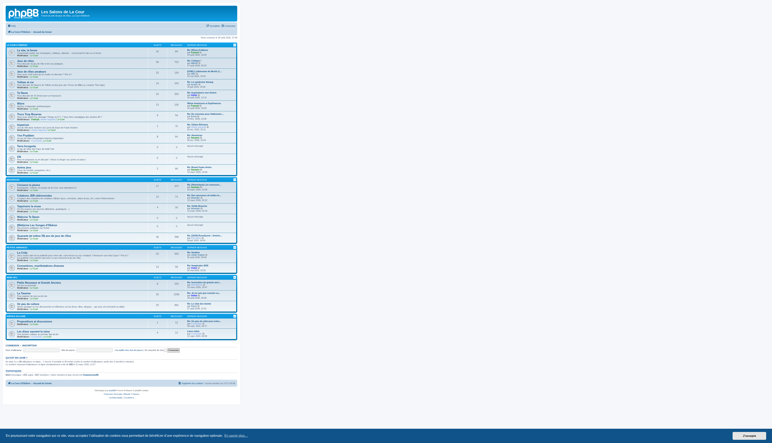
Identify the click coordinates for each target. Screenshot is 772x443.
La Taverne (24, 293)
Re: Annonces (194, 135)
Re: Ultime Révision (197, 124)
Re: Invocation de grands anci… (204, 282)
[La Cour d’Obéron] (24, 13)
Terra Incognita (26, 146)
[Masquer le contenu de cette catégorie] (234, 45)
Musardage (13, 180)
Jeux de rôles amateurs (31, 71)
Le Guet (34, 55)
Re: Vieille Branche (197, 206)
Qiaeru (136, 394)
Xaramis (195, 137)
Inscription (29, 345)
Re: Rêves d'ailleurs (197, 50)
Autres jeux (24, 167)
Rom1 (194, 306)
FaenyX (195, 52)
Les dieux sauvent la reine (33, 331)
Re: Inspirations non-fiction (202, 92)
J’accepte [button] (749, 435)
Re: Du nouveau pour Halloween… (205, 114)
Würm (21, 103)
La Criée (22, 252)
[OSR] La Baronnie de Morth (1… (204, 71)
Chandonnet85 (91, 375)
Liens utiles (193, 331)
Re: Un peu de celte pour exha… (204, 321)
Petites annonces (17, 247)
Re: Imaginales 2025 (197, 265)
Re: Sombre (193, 252)
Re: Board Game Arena (199, 167)
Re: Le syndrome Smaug (200, 82)
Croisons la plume (28, 185)
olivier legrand (47, 119)
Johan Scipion (198, 255)
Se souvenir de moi (154, 350)
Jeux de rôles (25, 61)
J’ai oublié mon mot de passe (129, 350)
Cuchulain (36, 140)
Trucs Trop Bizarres (29, 114)
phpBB (112, 390)
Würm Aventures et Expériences (204, 103)
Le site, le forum (27, 50)
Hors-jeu (12, 277)
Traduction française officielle (117, 394)
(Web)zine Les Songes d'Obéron (37, 225)
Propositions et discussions (34, 321)
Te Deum (22, 92)
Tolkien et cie (25, 82)
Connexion (12, 345)
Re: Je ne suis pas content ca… (204, 293)
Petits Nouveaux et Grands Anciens (39, 282)
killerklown (196, 285)
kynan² (194, 84)
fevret (194, 116)
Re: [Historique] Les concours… (204, 185)
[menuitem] (12, 26)
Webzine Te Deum (28, 216)
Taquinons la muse (29, 206)
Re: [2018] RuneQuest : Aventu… (204, 235)
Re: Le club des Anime (199, 304)
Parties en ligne (16, 316)
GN (19, 156)
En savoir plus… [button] (236, 435)
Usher (194, 95)
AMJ (193, 74)
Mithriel (194, 63)
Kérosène (196, 238)
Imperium (23, 124)
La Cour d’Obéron (17, 45)
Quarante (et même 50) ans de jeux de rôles (44, 235)
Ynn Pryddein (25, 135)
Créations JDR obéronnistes (34, 195)
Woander (195, 198)
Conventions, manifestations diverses (40, 265)
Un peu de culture (28, 304)
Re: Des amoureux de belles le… (204, 195)
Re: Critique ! (194, 60)
